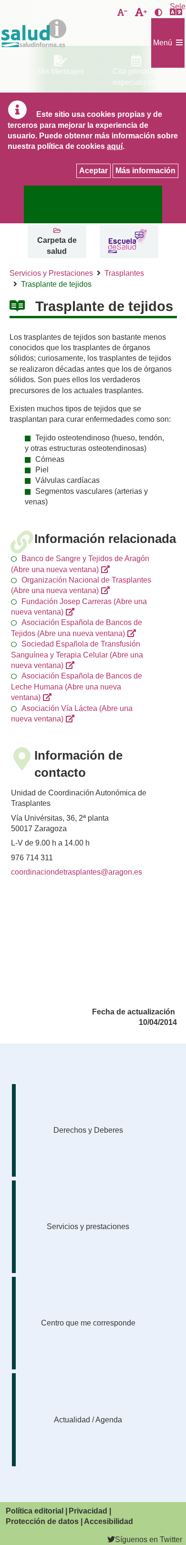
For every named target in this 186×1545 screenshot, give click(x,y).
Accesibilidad (108, 1521)
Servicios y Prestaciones (51, 273)
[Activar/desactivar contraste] (158, 13)
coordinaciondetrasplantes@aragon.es (76, 872)
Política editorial (34, 1511)
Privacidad (88, 1511)
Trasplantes (124, 273)
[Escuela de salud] (127, 242)
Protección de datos (42, 1521)
